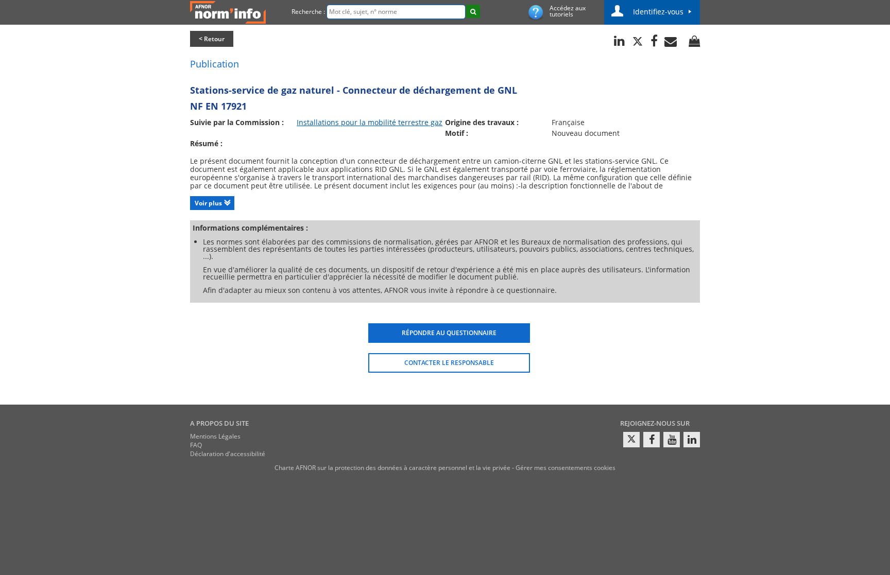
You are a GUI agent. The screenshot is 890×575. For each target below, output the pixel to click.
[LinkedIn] (691, 439)
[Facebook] (651, 439)
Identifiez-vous (658, 11)
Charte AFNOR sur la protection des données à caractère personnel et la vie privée (392, 467)
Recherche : (308, 11)
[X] (631, 439)
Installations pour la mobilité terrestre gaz (369, 122)
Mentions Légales (215, 436)
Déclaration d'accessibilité (227, 453)
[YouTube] (671, 439)
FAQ (196, 445)
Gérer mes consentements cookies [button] (565, 467)
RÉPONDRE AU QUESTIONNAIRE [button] (449, 332)
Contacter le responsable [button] (449, 362)
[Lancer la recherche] (473, 11)
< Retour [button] (212, 38)
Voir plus (208, 203)
